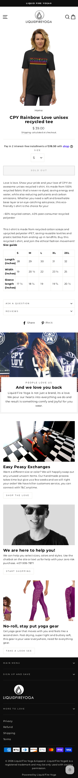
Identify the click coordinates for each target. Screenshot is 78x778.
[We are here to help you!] (39, 525)
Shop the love (17, 495)
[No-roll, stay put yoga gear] (39, 600)
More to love (14, 709)
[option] (39, 3)
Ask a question (18, 303)
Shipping (26, 132)
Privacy (7, 721)
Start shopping (18, 571)
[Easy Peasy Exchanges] (39, 441)
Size (37, 150)
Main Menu (11, 663)
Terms (7, 739)
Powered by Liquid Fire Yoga (39, 774)
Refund (8, 727)
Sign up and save (17, 674)
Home (39, 110)
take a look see (19, 651)
